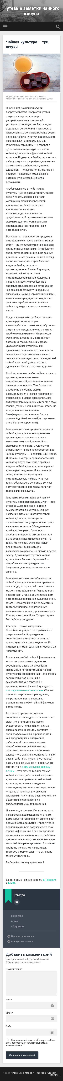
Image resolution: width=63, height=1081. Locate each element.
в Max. (12, 882)
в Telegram (49, 879)
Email (9, 1013)
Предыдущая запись (22, 936)
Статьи (15, 921)
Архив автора (17, 902)
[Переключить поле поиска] (58, 26)
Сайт (8, 1026)
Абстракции (17, 926)
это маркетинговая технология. (25, 690)
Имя (9, 999)
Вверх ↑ (55, 1075)
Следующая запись (22, 941)
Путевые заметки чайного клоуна (31, 11)
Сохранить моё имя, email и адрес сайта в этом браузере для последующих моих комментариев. (30, 1043)
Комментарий (14, 969)
